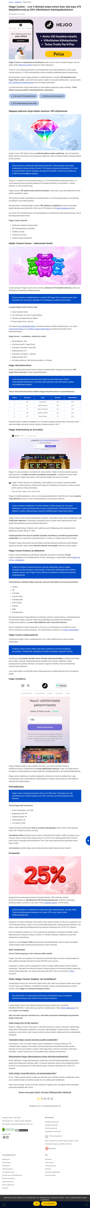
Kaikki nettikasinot (8, 1185)
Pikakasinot (6, 1166)
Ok (36, 1203)
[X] (4, 1138)
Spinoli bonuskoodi (51, 1128)
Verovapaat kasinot (8, 1172)
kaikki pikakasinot (63, 208)
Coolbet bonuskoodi (51, 1125)
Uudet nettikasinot (8, 1181)
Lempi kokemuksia (16, 329)
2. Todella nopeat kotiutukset (52, 96)
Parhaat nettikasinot (8, 1178)
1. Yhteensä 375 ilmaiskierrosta (23, 96)
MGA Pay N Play (25, 65)
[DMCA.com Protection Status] (21, 1131)
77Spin (71, 971)
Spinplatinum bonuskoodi (53, 1131)
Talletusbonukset (7, 1169)
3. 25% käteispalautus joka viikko (24, 103)
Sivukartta (48, 1159)
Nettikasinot (18, 2)
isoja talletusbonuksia (26, 326)
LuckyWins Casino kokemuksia (38, 329)
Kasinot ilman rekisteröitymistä (12, 1175)
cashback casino (50, 903)
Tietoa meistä (49, 1162)
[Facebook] (7, 1138)
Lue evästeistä (49, 1203)
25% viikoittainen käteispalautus (21, 82)
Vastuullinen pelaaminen (52, 1172)
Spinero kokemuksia (71, 630)
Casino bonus (6, 1162)
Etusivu (11, 2)
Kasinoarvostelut (50, 1175)
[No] (87, 1201)
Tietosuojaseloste (50, 1166)
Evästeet (48, 1169)
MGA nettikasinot (68, 1008)
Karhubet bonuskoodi (51, 1122)
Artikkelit (5, 1188)
